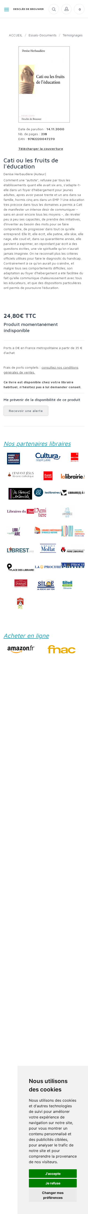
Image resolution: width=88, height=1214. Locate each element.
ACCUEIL (16, 35)
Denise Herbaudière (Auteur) (25, 174)
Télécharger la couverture (40, 149)
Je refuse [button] (53, 1183)
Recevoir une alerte (26, 411)
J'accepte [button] (53, 1174)
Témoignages (73, 35)
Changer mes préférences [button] (53, 1195)
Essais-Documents (43, 35)
